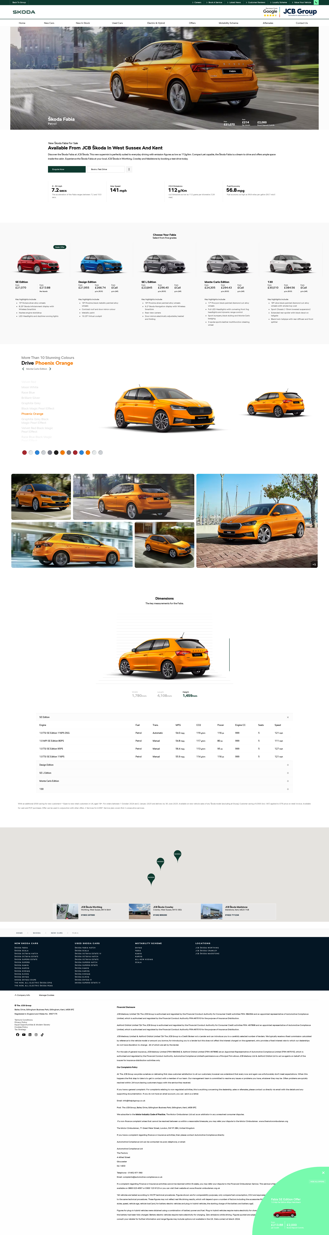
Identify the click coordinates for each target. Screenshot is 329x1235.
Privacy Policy (21, 1022)
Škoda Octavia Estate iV (88, 954)
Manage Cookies (46, 995)
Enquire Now (58, 169)
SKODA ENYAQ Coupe (25, 980)
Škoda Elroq (22, 974)
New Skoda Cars (26, 943)
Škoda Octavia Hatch (26, 954)
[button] (151, 879)
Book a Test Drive (99, 169)
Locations (203, 943)
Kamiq (138, 954)
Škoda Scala (22, 951)
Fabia (138, 951)
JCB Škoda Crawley (163, 907)
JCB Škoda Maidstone (236, 907)
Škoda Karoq (22, 968)
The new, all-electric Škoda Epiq (33, 983)
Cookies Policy (21, 1027)
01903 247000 (88, 915)
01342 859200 (160, 915)
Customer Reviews (256, 2)
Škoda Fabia (21, 948)
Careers (197, 2)
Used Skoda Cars (87, 943)
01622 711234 (232, 915)
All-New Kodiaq (144, 959)
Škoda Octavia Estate (26, 956)
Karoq (138, 956)
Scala (138, 962)
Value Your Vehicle (302, 2)
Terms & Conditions (24, 1020)
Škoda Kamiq (22, 965)
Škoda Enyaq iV (83, 980)
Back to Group (19, 2)
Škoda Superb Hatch (86, 962)
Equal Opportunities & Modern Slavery (32, 1024)
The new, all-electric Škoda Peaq (34, 986)
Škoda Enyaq (22, 977)
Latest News (235, 2)
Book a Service (215, 2)
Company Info (23, 995)
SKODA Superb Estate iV (88, 983)
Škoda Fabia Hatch (85, 948)
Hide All (317, 1181)
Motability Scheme (148, 943)
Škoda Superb (22, 962)
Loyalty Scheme (279, 2)
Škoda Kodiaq (22, 971)
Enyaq (138, 948)
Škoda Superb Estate (26, 959)
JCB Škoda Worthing (91, 907)
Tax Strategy (20, 1029)
